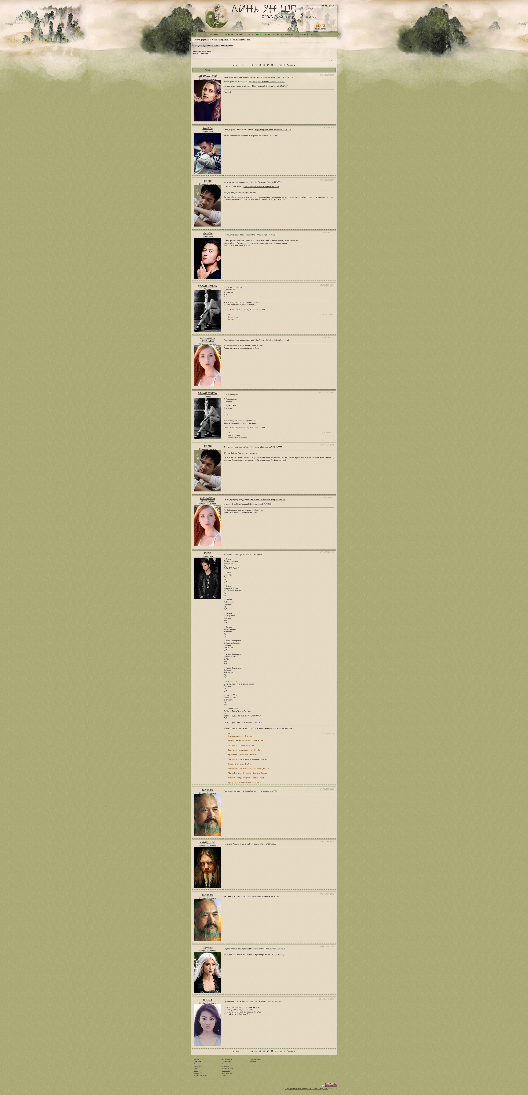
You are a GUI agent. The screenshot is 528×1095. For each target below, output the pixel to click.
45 (260, 65)
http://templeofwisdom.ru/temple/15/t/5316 (261, 187)
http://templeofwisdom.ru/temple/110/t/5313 (273, 130)
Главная (214, 34)
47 (268, 65)
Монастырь (197, 1066)
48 (272, 65)
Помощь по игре (227, 1068)
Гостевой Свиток (255, 1059)
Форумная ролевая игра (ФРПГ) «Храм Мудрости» (306, 1089)
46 (264, 65)
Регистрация (320, 29)
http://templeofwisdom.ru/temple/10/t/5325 (259, 791)
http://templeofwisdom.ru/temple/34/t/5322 (264, 447)
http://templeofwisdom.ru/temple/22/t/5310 (275, 77)
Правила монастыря (284, 34)
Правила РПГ (305, 34)
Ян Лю (208, 181)
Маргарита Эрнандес (207, 339)
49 (276, 65)
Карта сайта (197, 1061)
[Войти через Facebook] (322, 5)
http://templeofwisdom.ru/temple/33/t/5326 (258, 844)
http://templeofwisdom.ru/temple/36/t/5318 (273, 340)
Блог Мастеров (227, 1073)
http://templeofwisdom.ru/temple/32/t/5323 (268, 500)
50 (281, 65)
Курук (207, 553)
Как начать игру (227, 1059)
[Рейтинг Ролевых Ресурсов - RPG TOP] (331, 1086)
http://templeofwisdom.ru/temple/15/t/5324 (254, 504)
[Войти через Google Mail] (329, 5)
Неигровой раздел (220, 40)
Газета (224, 1075)
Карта (250, 34)
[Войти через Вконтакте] (326, 5)
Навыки (224, 1064)
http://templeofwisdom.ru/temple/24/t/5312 (267, 82)
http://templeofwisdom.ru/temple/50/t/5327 (261, 896)
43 (252, 65)
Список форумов (201, 40)
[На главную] (217, 16)
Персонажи (225, 1066)
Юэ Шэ (207, 1000)
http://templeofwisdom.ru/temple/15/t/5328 (267, 949)
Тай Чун (208, 128)
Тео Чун (207, 233)
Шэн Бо (207, 947)
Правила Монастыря (200, 1075)
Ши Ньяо (207, 790)
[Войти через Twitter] (332, 5)
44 (256, 65)
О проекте (228, 34)
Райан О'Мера (207, 286)
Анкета (196, 1071)
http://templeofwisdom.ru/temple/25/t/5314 (270, 86)
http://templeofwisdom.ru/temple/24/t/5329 (264, 1001)
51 (284, 65)
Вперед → (291, 65)
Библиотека (226, 1071)
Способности (226, 1061)
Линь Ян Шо (264, 11)
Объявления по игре (241, 40)
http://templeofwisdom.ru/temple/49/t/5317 (258, 235)
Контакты (253, 1061)
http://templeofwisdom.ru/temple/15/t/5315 (263, 182)
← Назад (236, 65)
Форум (240, 34)
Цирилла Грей (207, 76)
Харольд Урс (207, 842)
